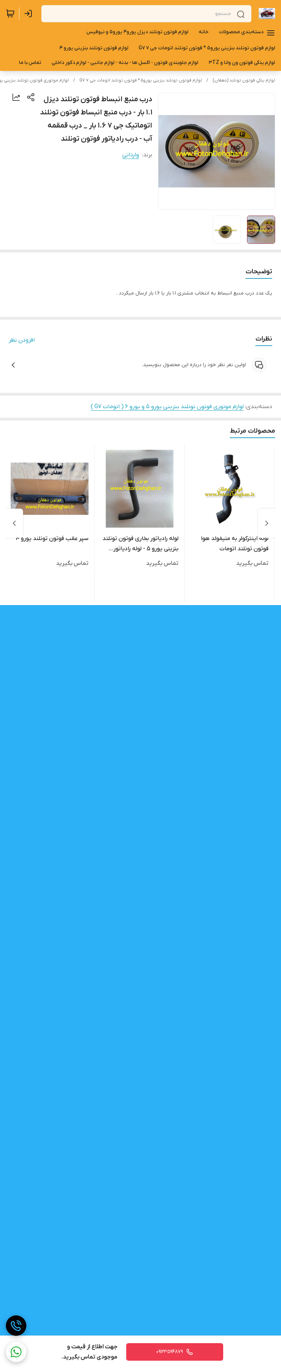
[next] (14, 523)
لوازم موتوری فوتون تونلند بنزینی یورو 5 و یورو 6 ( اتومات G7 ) (167, 406)
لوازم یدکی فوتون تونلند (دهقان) (244, 80)
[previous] (267, 523)
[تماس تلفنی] (16, 1325)
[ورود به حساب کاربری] (29, 13)
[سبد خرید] (10, 13)
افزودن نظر (22, 340)
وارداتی (130, 155)
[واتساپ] (16, 1352)
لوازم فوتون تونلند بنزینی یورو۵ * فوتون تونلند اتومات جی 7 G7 (140, 80)
